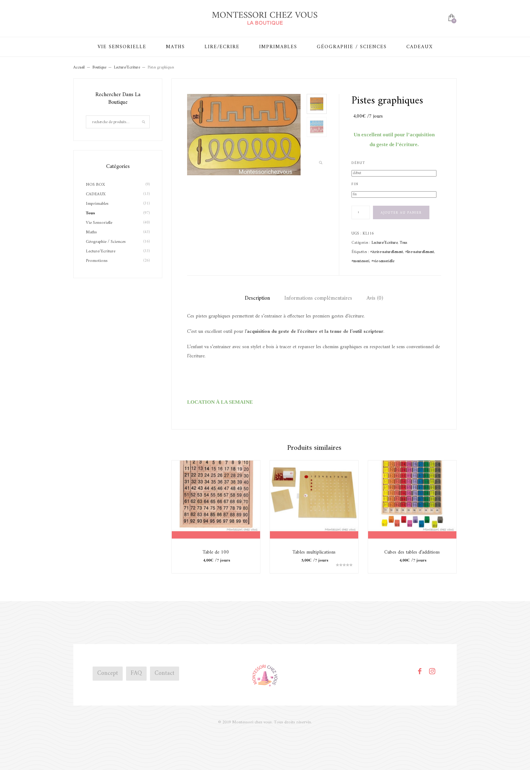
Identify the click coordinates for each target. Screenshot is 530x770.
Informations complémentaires (318, 298)
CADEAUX (96, 194)
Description (257, 298)
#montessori (360, 261)
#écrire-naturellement (386, 251)
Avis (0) (375, 298)
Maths (91, 232)
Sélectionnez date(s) (216, 517)
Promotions (97, 261)
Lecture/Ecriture (384, 242)
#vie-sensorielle (382, 261)
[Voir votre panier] (451, 18)
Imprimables (97, 204)
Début (358, 163)
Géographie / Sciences (106, 242)
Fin (355, 184)
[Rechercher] (143, 121)
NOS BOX (95, 185)
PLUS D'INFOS (216, 529)
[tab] (257, 298)
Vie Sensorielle (99, 223)
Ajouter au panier (401, 213)
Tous (403, 242)
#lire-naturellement (419, 251)
